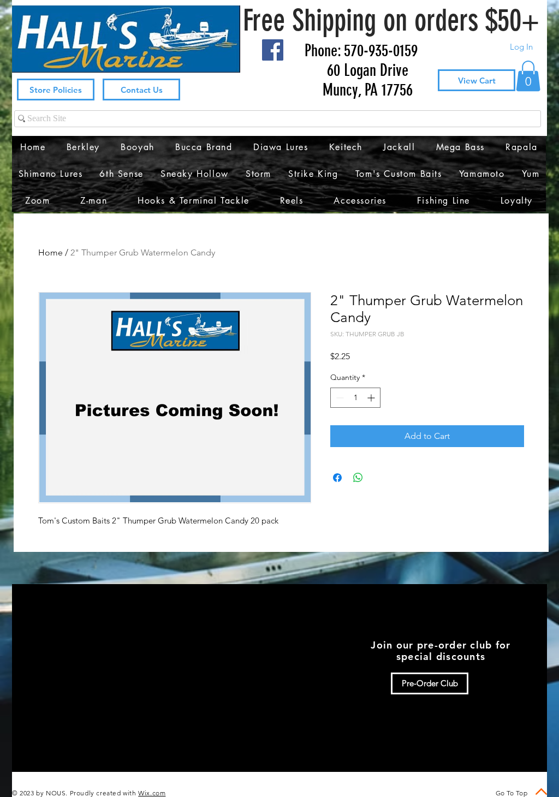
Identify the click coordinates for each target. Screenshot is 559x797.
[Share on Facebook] (337, 477)
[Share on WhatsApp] (358, 477)
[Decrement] (339, 397)
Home (50, 252)
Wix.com (151, 793)
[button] (528, 76)
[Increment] (372, 397)
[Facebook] (272, 50)
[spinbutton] (355, 397)
